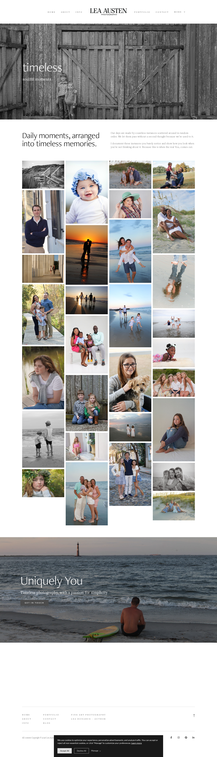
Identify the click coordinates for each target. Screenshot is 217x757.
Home (52, 12)
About (65, 12)
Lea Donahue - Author (88, 719)
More (178, 12)
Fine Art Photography (88, 715)
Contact (162, 12)
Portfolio (142, 12)
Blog (47, 723)
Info (79, 12)
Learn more (136, 743)
